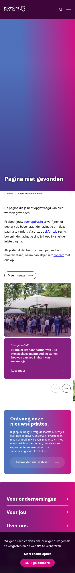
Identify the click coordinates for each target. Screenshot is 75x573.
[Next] (66, 388)
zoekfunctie (49, 231)
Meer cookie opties (37, 554)
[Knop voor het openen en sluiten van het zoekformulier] (60, 9)
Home (10, 193)
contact (59, 255)
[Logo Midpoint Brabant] (14, 9)
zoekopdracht (33, 222)
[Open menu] (68, 9)
